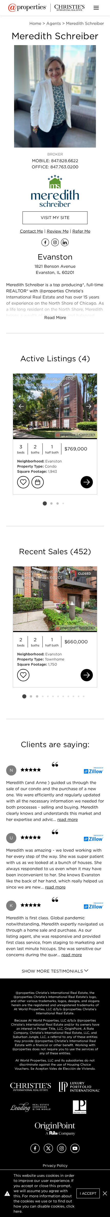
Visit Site (55, 217)
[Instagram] (61, 1151)
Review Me (58, 231)
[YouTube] (75, 1151)
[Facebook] (35, 1151)
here (17, 1211)
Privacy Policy (55, 1165)
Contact (31, 231)
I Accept (88, 1193)
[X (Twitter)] (48, 1151)
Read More (55, 317)
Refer (81, 231)
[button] (105, 1193)
